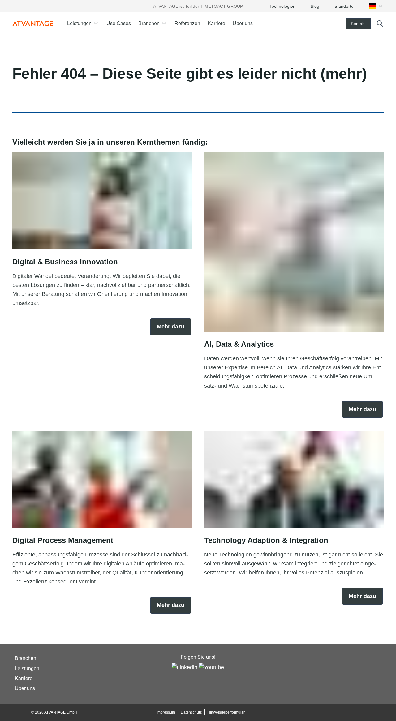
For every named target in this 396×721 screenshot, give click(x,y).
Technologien (282, 6)
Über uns (243, 23)
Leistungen (27, 668)
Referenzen (187, 23)
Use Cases (118, 23)
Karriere (216, 23)
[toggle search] (380, 23)
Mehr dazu (170, 326)
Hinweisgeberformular (226, 712)
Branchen (25, 658)
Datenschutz (191, 712)
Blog (315, 6)
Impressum (166, 712)
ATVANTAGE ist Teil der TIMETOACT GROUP (198, 6)
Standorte (344, 6)
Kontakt (358, 23)
